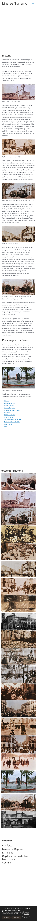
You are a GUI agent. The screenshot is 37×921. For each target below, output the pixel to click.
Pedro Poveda (9, 405)
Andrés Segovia (9, 408)
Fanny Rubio (8, 424)
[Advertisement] (18, 31)
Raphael (7, 412)
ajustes (26, 914)
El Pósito (7, 845)
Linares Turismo (14, 3)
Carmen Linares (9, 415)
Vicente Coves (9, 417)
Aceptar (6, 917)
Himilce (6, 401)
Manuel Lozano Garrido (12, 422)
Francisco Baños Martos (12, 410)
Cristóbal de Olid (9, 403)
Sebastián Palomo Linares (12, 419)
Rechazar (16, 917)
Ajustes (26, 917)
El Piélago (7, 852)
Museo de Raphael (12, 849)
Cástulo (6, 862)
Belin (5, 426)
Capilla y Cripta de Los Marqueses (15, 857)
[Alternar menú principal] (33, 3)
